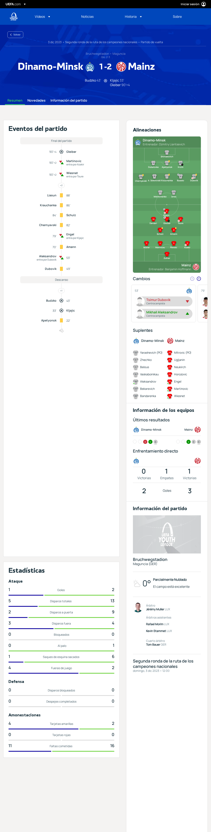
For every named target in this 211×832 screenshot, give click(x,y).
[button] (42, 16)
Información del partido (68, 100)
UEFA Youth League (13, 16)
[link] (87, 16)
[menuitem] (53, 16)
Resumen (14, 100)
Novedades (36, 100)
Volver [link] (17, 34)
